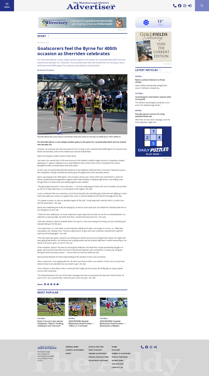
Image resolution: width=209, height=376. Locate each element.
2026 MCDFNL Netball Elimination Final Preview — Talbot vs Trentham (81, 323)
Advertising (117, 360)
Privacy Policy (42, 358)
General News (72, 347)
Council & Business (75, 350)
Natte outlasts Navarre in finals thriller (150, 80)
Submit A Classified (121, 353)
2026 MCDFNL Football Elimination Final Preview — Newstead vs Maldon (112, 323)
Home (114, 347)
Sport (41, 36)
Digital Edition (96, 347)
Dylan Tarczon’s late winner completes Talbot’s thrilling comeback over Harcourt (50, 323)
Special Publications (99, 357)
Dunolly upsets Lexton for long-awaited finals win (150, 115)
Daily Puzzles (95, 350)
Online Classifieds (97, 353)
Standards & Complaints (45, 356)
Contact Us (117, 367)
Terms (50, 358)
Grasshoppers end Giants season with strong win (153, 98)
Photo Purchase (120, 357)
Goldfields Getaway (98, 360)
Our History (118, 364)
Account (116, 350)
